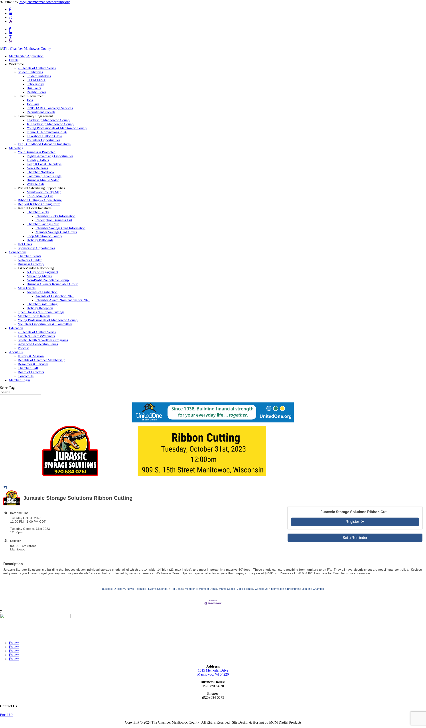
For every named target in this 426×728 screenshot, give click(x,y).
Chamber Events (29, 256)
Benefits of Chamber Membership (41, 360)
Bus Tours (34, 88)
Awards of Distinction (42, 292)
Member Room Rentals (34, 316)
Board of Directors (31, 372)
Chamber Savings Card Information (60, 228)
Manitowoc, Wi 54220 (213, 674)
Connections (17, 252)
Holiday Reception (40, 308)
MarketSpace (227, 588)
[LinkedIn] (10, 13)
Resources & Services (33, 364)
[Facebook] (10, 9)
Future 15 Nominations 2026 (47, 132)
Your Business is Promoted (36, 152)
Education (16, 328)
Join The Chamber (313, 588)
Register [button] (352, 522)
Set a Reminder (355, 538)
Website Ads (35, 184)
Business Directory (31, 264)
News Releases (37, 168)
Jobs (30, 100)
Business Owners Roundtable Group (52, 284)
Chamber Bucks (38, 212)
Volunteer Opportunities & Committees (45, 324)
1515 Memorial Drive (213, 670)
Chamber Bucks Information (55, 216)
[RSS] (10, 21)
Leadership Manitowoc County (48, 120)
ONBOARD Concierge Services (50, 108)
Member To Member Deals (201, 588)
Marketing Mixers (39, 276)
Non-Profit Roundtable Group (48, 280)
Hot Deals (25, 244)
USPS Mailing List (40, 196)
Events (13, 60)
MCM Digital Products (285, 722)
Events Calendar (158, 588)
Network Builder (29, 260)
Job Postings (245, 588)
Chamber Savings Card (43, 224)
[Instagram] (10, 17)
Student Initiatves (39, 76)
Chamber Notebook (40, 172)
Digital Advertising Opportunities (50, 156)
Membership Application (26, 56)
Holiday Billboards (40, 240)
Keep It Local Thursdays (44, 164)
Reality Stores (36, 92)
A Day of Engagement (42, 272)
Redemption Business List (54, 220)
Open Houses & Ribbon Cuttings (41, 312)
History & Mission (31, 356)
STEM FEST (36, 80)
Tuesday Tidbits (38, 160)
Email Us (6, 715)
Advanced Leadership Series (38, 344)
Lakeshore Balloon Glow (44, 136)
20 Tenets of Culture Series (37, 68)
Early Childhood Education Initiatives (44, 144)
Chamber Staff (28, 368)
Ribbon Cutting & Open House (40, 200)
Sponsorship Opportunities (36, 248)
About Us (16, 352)
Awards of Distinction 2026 (55, 296)
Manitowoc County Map (44, 192)
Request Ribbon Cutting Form (39, 204)
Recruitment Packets (41, 112)
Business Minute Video (43, 180)
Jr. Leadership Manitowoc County (50, 124)
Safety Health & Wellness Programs (43, 340)
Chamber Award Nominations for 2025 (63, 300)
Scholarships (35, 84)
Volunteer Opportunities (43, 140)
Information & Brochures (285, 588)
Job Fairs (33, 104)
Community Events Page (44, 176)
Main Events (27, 288)
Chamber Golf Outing (42, 304)
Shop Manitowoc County (44, 236)
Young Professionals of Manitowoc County (57, 128)
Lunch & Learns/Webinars (36, 336)
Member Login (19, 380)
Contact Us (26, 376)
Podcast (23, 348)
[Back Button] (5, 487)
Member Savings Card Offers (56, 232)
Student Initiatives (30, 72)
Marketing (16, 148)
